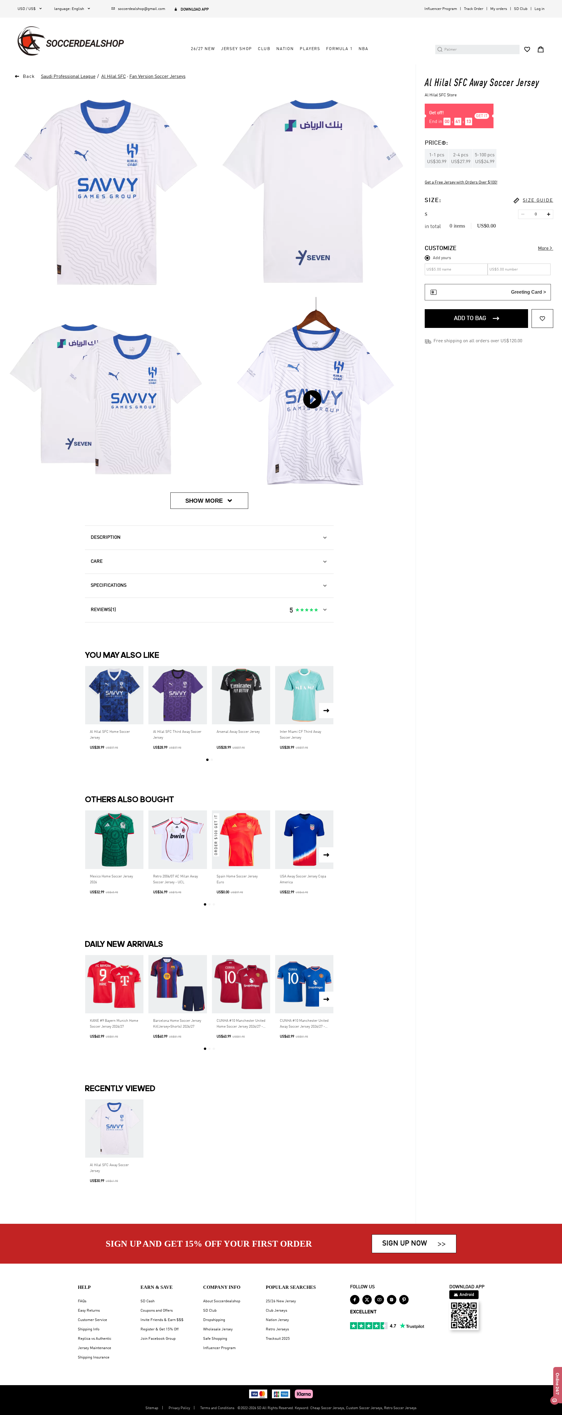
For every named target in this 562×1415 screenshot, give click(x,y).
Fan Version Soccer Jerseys (157, 76)
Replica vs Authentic (94, 1339)
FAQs (82, 1301)
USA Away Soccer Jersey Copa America (303, 879)
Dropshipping (214, 1320)
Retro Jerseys (277, 1329)
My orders (498, 9)
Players (310, 49)
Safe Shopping (215, 1339)
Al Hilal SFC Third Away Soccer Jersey (177, 735)
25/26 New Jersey (281, 1301)
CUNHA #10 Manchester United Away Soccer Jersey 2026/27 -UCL (304, 1024)
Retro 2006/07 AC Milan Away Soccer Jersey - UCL (175, 879)
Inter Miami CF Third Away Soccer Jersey (300, 735)
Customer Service (92, 1320)
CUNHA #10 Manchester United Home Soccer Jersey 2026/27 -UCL (241, 1024)
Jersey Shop (236, 49)
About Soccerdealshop (221, 1301)
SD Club (520, 9)
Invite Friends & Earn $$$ (162, 1320)
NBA (364, 49)
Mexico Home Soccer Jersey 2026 (111, 879)
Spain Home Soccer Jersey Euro (237, 879)
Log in (539, 9)
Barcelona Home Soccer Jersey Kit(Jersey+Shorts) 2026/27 (177, 1024)
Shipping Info (89, 1329)
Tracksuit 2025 (278, 1339)
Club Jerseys (276, 1311)
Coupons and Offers (156, 1311)
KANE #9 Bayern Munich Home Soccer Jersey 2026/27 (114, 1024)
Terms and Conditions (217, 1408)
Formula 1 (339, 49)
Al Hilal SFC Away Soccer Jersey (109, 1168)
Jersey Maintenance (94, 1348)
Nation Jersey (277, 1320)
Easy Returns (89, 1311)
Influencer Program (440, 9)
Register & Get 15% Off (159, 1329)
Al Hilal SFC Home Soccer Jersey (110, 735)
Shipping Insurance (93, 1357)
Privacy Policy (179, 1408)
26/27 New (203, 49)
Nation (285, 49)
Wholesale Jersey (218, 1329)
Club (264, 49)
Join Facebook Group (158, 1339)
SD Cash (147, 1301)
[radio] (297, 610)
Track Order (473, 9)
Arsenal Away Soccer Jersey (238, 732)
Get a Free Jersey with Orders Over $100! (461, 182)
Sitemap (151, 1408)
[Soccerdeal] (71, 41)
